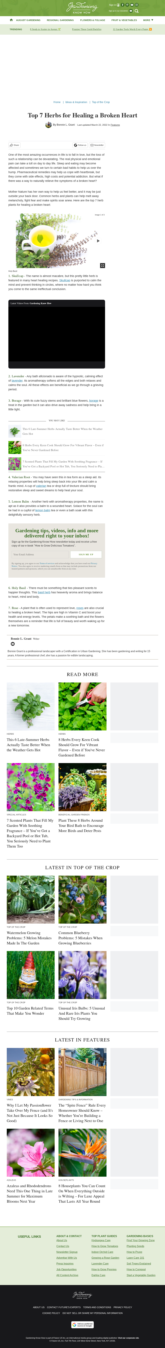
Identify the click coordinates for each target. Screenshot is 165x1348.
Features (115, 125)
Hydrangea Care (101, 1240)
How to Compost (136, 1269)
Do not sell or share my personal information (93, 1313)
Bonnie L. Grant (66, 124)
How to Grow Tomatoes (105, 1246)
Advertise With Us (66, 1257)
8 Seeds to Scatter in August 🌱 (45, 29)
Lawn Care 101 (135, 1257)
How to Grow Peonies (104, 1269)
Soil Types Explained (139, 1263)
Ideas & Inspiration (76, 102)
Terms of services (47, 563)
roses (79, 608)
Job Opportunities (66, 1269)
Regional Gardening (60, 20)
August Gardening (28, 20)
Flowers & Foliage (92, 20)
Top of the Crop (101, 102)
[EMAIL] (13, 644)
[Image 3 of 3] (98, 241)
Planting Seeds (135, 1246)
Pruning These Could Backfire (86, 29)
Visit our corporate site (128, 1338)
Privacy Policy (123, 1307)
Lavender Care (100, 1263)
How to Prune (134, 1252)
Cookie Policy (51, 1313)
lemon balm (42, 510)
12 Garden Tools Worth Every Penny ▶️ (132, 29)
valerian (41, 486)
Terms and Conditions (97, 1307)
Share (16, 145)
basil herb (44, 592)
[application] (56, 334)
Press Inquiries (64, 1263)
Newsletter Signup (67, 1252)
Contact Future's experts (64, 1307)
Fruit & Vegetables (124, 20)
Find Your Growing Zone (141, 1240)
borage (93, 400)
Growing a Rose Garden (105, 1257)
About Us (61, 1240)
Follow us (82, 145)
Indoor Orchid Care (102, 1252)
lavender (17, 380)
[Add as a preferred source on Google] (82, 1324)
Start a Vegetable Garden (141, 1275)
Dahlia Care (98, 1275)
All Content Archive (67, 1275)
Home (57, 102)
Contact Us (62, 1246)
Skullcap (64, 280)
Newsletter (99, 145)
